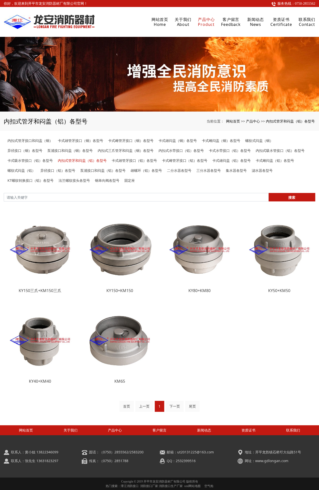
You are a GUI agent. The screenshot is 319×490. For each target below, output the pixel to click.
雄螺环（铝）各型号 (146, 170)
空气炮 (208, 486)
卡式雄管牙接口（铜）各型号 (80, 140)
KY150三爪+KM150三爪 (40, 290)
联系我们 (293, 430)
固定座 (129, 180)
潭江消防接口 (130, 486)
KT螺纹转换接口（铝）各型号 (30, 180)
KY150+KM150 (119, 290)
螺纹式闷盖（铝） (21, 170)
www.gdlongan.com (271, 460)
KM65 (119, 381)
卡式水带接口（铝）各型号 (230, 150)
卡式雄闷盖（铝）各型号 (231, 160)
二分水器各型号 (179, 170)
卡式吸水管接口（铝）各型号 (30, 160)
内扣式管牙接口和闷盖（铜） (30, 140)
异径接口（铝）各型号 (57, 170)
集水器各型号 (236, 170)
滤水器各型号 (262, 170)
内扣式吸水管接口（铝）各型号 (280, 150)
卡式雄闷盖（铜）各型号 (178, 140)
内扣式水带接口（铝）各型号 (181, 150)
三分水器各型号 (208, 170)
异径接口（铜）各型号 (24, 150)
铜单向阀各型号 (107, 180)
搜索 (291, 197)
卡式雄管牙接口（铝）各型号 (134, 160)
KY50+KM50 (279, 290)
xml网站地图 (192, 486)
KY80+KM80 (199, 290)
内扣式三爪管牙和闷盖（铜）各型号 (126, 150)
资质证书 (248, 430)
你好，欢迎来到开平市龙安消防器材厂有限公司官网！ (45, 3)
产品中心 (253, 121)
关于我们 (71, 430)
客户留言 (159, 430)
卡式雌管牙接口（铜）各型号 (131, 140)
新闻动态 (204, 430)
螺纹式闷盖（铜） (259, 140)
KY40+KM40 (40, 381)
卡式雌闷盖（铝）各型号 (275, 160)
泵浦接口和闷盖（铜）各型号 (70, 150)
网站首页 (233, 121)
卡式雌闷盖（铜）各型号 (221, 140)
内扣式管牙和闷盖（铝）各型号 (290, 121)
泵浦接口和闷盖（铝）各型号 (103, 170)
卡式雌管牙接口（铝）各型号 (184, 160)
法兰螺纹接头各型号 (74, 180)
